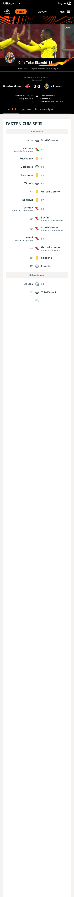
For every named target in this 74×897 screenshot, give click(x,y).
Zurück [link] (11, 20)
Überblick (11, 109)
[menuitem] (24, 11)
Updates (26, 109)
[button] (64, 11)
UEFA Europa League (7, 11)
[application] (37, 45)
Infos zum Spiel (44, 109)
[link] (21, 11)
